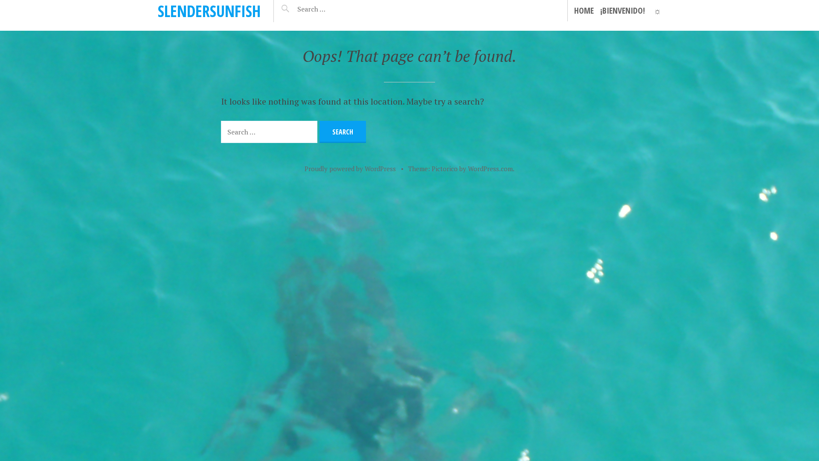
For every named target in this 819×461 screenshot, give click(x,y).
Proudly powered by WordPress (350, 168)
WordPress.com (490, 168)
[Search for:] (332, 9)
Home (584, 10)
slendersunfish (209, 11)
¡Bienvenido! (622, 10)
